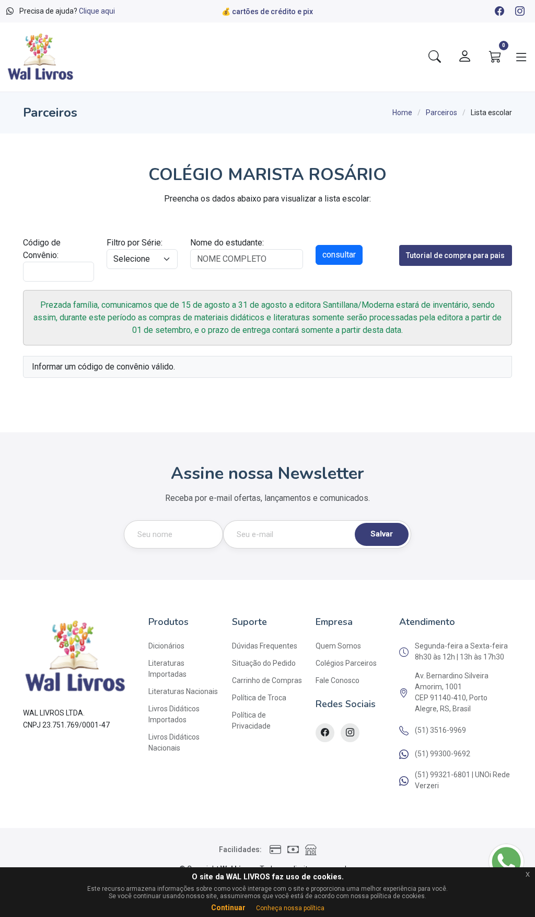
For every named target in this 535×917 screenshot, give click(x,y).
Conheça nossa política (290, 908)
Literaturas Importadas (167, 668)
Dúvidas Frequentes (264, 646)
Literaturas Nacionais (183, 691)
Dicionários (166, 646)
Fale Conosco (337, 680)
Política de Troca (259, 698)
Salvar (381, 534)
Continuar (228, 907)
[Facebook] (499, 12)
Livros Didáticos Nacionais (174, 742)
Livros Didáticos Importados (174, 714)
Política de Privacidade (251, 720)
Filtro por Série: (134, 243)
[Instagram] (519, 12)
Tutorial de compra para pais (455, 255)
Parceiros (441, 112)
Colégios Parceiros (346, 663)
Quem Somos (338, 646)
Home (402, 112)
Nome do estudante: (227, 243)
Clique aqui (97, 11)
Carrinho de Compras (267, 680)
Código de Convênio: (42, 249)
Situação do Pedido (264, 663)
